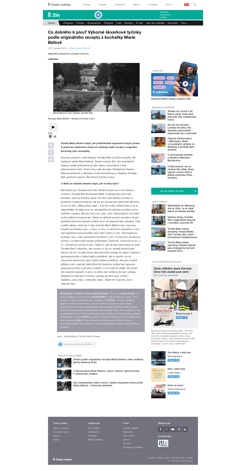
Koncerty (173, 23)
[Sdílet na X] (51, 152)
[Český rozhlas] (59, 4)
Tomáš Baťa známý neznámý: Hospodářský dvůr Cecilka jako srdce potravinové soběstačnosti (182, 233)
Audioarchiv (165, 15)
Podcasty (92, 436)
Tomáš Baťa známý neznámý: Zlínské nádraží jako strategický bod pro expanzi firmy (182, 246)
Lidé (118, 23)
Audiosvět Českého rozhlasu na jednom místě (171, 99)
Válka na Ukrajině (61, 428)
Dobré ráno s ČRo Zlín (79, 48)
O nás (139, 23)
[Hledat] (194, 4)
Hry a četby (158, 78)
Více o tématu (159, 202)
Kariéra (126, 439)
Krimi (169, 78)
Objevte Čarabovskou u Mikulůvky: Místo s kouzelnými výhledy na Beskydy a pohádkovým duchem (181, 144)
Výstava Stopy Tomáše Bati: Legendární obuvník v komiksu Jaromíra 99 (181, 220)
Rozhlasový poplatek (133, 447)
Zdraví (51, 23)
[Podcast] (50, 137)
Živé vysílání (158, 87)
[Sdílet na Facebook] (51, 145)
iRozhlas (86, 5)
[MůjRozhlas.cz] (53, 59)
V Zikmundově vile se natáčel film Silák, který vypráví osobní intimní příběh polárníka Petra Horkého (181, 172)
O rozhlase (153, 5)
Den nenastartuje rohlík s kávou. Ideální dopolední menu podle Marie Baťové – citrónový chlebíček (108, 384)
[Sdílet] (55, 137)
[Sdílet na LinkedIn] (51, 159)
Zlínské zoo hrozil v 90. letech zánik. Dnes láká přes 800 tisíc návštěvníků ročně (182, 115)
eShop (56, 439)
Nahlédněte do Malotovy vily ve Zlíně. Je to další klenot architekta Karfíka (181, 208)
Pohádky (157, 82)
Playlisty (108, 23)
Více (184, 23)
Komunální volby (61, 432)
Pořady (80, 23)
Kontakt (126, 443)
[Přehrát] (53, 127)
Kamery (163, 17)
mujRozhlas (120, 5)
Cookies (151, 458)
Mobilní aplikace (95, 439)
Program (102, 5)
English (190, 458)
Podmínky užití (178, 458)
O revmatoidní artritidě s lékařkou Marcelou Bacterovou (180, 157)
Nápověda (128, 432)
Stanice (136, 5)
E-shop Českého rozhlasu (166, 262)
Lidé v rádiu (128, 436)
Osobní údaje (163, 458)
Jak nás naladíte (155, 23)
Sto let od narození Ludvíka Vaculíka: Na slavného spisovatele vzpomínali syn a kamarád (182, 129)
